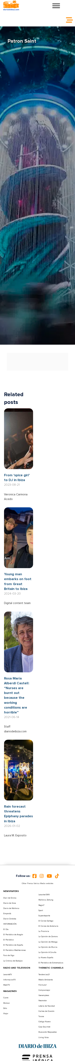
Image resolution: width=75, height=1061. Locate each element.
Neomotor (42, 1001)
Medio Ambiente (45, 980)
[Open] (56, 5)
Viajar (5, 1013)
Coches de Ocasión (46, 1011)
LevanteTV (7, 975)
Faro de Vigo (8, 955)
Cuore (5, 998)
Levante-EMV (44, 895)
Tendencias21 (44, 975)
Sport (40, 910)
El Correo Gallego (45, 921)
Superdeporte (44, 916)
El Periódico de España (13, 945)
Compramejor (44, 990)
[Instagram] (42, 876)
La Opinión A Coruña (47, 952)
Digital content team (17, 603)
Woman (6, 1003)
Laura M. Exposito (15, 835)
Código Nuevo (44, 1022)
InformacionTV (9, 980)
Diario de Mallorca (11, 908)
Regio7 (41, 905)
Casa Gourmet (44, 1027)
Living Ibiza (43, 1037)
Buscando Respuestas (47, 1032)
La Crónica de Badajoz (12, 961)
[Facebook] (34, 876)
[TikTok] (57, 876)
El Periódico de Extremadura (50, 963)
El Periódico (8, 940)
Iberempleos (43, 995)
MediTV (6, 985)
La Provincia (43, 931)
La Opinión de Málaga (48, 942)
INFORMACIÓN (10, 924)
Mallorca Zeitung (45, 900)
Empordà (7, 914)
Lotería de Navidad (46, 1006)
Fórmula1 (42, 985)
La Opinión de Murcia (47, 947)
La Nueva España (45, 958)
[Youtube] (49, 876)
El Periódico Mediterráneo (14, 950)
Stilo (5, 1008)
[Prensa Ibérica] (37, 1058)
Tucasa (41, 1016)
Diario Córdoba (9, 919)
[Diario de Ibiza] (37, 1045)
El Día (5, 929)
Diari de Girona (9, 898)
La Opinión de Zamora (48, 936)
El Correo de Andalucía (48, 926)
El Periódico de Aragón (13, 935)
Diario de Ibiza (9, 903)
